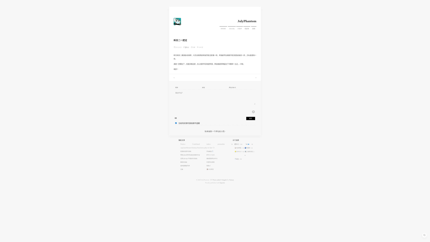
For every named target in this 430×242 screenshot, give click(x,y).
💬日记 (187, 47)
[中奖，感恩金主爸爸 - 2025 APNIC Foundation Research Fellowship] (192, 77)
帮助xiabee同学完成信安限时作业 (190, 155)
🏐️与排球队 (239, 148)
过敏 (181, 169)
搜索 (253, 28)
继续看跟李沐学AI (211, 158)
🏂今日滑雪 (210, 169)
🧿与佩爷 (249, 148)
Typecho (222, 183)
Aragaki (224, 180)
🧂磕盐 (238, 159)
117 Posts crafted (215, 180)
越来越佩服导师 (185, 165)
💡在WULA (239, 151)
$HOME (223, 28)
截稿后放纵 (183, 162)
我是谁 (247, 28)
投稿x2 (208, 165)
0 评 (194, 47)
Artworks (232, 28)
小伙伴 (239, 28)
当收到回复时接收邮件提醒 (189, 123)
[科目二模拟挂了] (238, 77)
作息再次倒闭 (210, 162)
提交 (250, 118)
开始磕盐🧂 (210, 151)
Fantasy (231, 180)
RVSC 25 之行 (210, 155)
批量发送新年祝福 (185, 151)
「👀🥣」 (249, 144)
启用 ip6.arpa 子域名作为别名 (188, 158)
